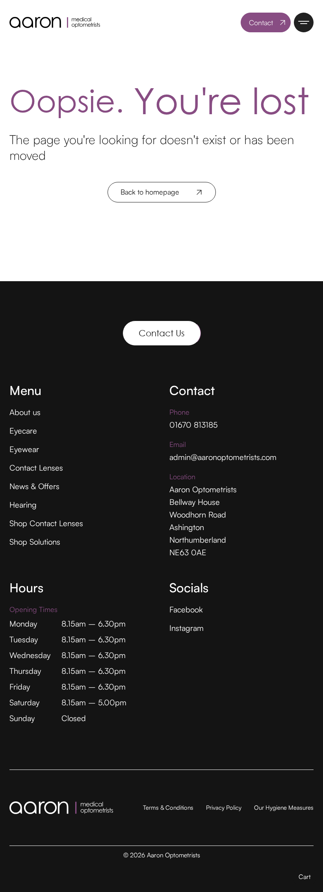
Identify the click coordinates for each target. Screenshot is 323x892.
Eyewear (24, 449)
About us (25, 412)
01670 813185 (193, 425)
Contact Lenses (36, 468)
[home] (54, 22)
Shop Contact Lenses (46, 523)
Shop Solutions (34, 542)
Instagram (186, 628)
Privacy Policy (223, 807)
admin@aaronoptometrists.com (223, 457)
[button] (305, 877)
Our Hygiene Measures (284, 807)
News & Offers (34, 486)
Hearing (23, 505)
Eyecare (23, 431)
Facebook (186, 609)
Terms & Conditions (168, 807)
